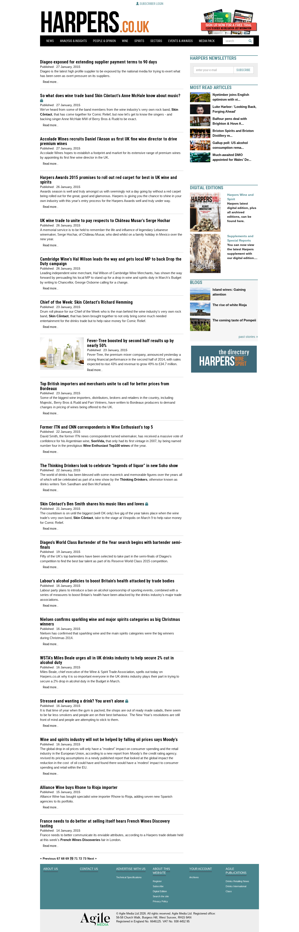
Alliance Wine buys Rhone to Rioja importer (79, 787)
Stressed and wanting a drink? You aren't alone (82, 701)
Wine (125, 41)
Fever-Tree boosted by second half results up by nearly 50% (130, 343)
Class (229, 891)
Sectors (156, 41)
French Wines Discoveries (80, 840)
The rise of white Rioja (230, 305)
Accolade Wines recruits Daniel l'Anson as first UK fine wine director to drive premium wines (108, 141)
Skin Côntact (59, 316)
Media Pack (207, 41)
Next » (92, 858)
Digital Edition (160, 891)
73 (84, 858)
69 (67, 858)
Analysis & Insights (73, 41)
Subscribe (243, 70)
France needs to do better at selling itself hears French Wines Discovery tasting (105, 824)
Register (157, 881)
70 (71, 858)
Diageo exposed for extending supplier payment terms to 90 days (98, 62)
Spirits (139, 41)
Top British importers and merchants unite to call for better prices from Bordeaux (104, 386)
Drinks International (236, 886)
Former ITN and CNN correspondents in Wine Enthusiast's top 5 (96, 427)
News (50, 41)
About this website (161, 870)
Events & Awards (180, 41)
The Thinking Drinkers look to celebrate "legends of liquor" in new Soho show (109, 465)
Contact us (89, 869)
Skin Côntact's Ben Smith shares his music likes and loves (92, 503)
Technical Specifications (129, 877)
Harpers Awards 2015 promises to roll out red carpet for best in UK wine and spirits (108, 180)
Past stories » (248, 336)
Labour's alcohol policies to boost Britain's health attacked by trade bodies (107, 580)
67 (58, 858)
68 (63, 858)
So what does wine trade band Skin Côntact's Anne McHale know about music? (110, 95)
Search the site (161, 896)
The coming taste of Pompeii (234, 320)
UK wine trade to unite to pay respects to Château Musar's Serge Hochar (105, 220)
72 (80, 858)
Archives (194, 877)
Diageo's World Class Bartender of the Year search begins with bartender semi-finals (111, 545)
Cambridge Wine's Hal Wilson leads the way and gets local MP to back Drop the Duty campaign (110, 261)
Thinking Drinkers (133, 479)
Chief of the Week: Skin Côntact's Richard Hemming (86, 302)
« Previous (48, 858)
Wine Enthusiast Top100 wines (106, 445)
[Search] (250, 41)
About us (50, 869)
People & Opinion (104, 41)
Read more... (50, 82)
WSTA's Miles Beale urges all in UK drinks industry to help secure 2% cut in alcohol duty (107, 660)
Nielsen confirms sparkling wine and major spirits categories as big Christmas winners (110, 622)
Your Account (200, 869)
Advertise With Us (131, 869)
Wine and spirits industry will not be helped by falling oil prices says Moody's (109, 739)
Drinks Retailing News (237, 881)
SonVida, (98, 441)
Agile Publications (236, 870)
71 (76, 858)
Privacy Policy (160, 901)
